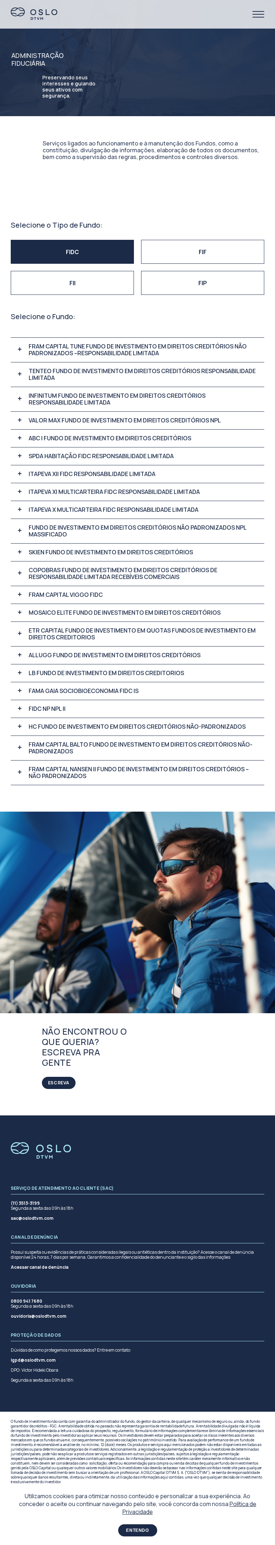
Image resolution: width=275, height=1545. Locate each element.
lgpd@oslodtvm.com (33, 1360)
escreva (58, 1083)
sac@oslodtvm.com (32, 1218)
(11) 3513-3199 (25, 1203)
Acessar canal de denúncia (39, 1267)
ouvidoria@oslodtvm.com (38, 1316)
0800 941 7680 (26, 1301)
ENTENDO (137, 1530)
